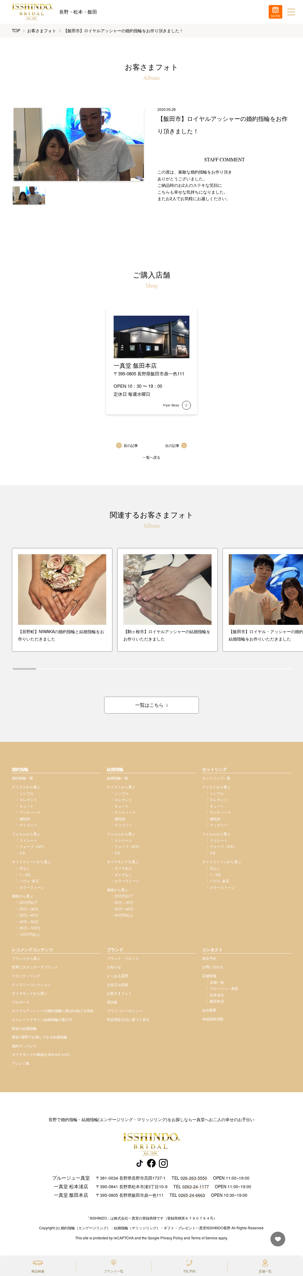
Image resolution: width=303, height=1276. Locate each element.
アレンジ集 (21, 1063)
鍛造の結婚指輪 (24, 1028)
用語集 (112, 1001)
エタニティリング (26, 975)
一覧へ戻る (151, 457)
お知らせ (114, 966)
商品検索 (37, 1271)
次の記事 (172, 445)
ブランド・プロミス (123, 958)
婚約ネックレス (24, 1045)
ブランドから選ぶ (26, 958)
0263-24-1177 (195, 1186)
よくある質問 (117, 975)
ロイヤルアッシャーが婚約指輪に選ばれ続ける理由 (53, 1010)
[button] (29, 195)
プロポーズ (21, 1001)
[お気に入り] (276, 1241)
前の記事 (131, 445)
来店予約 (209, 958)
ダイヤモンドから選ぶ (29, 992)
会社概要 (209, 1009)
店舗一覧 (265, 1271)
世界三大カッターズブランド (35, 966)
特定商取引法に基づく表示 (128, 1019)
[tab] (24, 669)
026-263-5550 (193, 1178)
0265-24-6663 (191, 1195)
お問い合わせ (212, 966)
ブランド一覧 (113, 1271)
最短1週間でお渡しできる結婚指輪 (39, 1036)
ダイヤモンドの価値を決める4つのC (41, 1054)
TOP (16, 30)
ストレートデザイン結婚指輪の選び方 (42, 1019)
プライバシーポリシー (124, 1010)
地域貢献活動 (212, 1018)
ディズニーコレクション (31, 984)
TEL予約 (189, 1271)
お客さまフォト (41, 30)
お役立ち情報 (117, 984)
